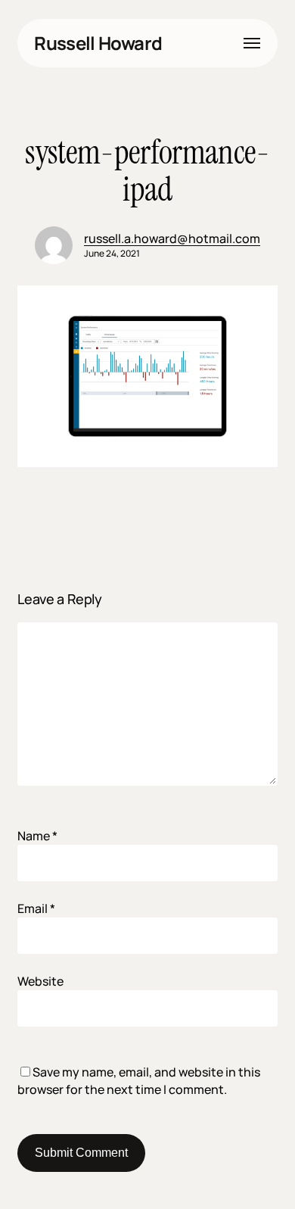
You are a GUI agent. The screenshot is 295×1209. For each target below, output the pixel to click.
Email (36, 908)
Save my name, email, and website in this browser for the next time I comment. (138, 1081)
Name (37, 835)
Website (40, 981)
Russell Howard (98, 43)
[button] (252, 43)
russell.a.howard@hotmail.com (172, 238)
